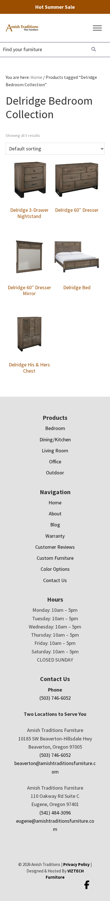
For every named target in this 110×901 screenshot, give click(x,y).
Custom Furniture (55, 558)
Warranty (55, 536)
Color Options (55, 569)
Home (55, 502)
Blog (55, 524)
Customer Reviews (55, 547)
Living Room (55, 450)
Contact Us (55, 580)
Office (55, 461)
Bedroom (55, 428)
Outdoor (55, 472)
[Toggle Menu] (97, 28)
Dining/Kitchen (55, 439)
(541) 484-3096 (55, 812)
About (55, 513)
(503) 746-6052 (55, 698)
